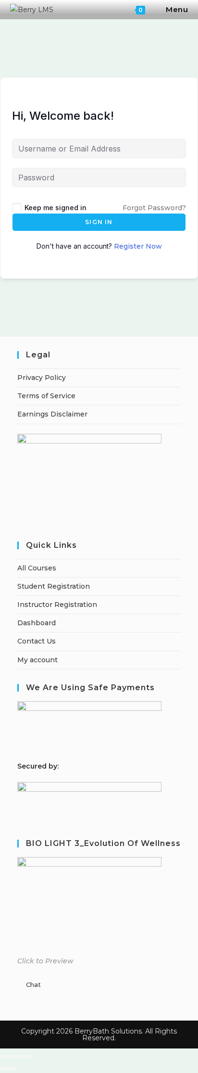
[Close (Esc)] (29, 1057)
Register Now (138, 246)
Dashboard (36, 623)
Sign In (98, 222)
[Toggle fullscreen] (12, 1057)
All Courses (36, 568)
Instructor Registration (57, 604)
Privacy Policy (41, 377)
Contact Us (36, 641)
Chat (33, 984)
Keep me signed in (56, 207)
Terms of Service (46, 395)
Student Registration (53, 586)
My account (37, 660)
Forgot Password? (154, 207)
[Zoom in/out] (3, 1057)
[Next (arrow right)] (12, 1069)
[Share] (20, 1057)
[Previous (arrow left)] (3, 1069)
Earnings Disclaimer (52, 414)
